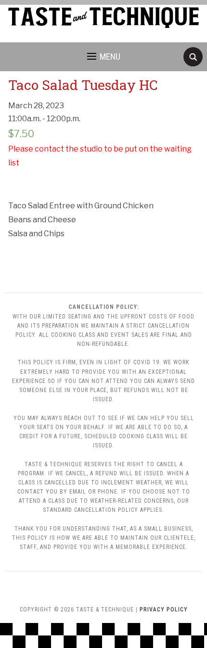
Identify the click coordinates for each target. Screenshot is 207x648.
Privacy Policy (164, 609)
